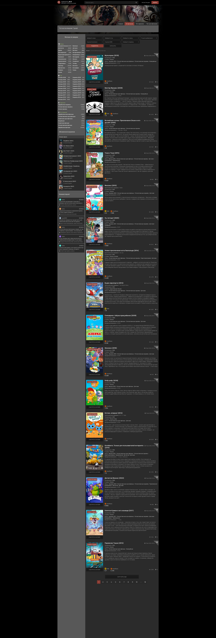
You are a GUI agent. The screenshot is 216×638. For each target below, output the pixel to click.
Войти (155, 2)
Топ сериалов (140, 24)
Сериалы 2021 (77, 86)
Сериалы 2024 (77, 79)
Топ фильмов (129, 24)
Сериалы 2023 (77, 82)
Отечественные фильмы (65, 125)
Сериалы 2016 (77, 97)
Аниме (60, 72)
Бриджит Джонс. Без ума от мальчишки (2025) (72, 232)
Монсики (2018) (111, 348)
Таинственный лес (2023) (68, 205)
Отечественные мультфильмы (66, 116)
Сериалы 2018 (77, 93)
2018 (113, 350)
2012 (113, 287)
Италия (116, 256)
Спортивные (61, 63)
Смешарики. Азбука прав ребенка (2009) (120, 315)
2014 (113, 254)
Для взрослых (62, 52)
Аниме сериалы (62, 109)
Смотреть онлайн (94, 82)
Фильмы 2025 (62, 77)
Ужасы (74, 70)
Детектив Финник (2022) (114, 478)
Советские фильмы (63, 123)
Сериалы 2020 (77, 88)
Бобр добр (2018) (111, 380)
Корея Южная (113, 289)
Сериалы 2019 (77, 90)
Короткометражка (63, 54)
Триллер (60, 65)
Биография (76, 68)
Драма (60, 50)
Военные (75, 46)
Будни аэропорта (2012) (114, 283)
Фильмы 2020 (62, 88)
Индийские (61, 121)
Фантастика (61, 68)
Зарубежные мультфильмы (66, 114)
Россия (112, 59)
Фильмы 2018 (62, 93)
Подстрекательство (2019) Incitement (72, 242)
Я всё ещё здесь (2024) (68, 251)
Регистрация (146, 2)
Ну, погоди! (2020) (112, 218)
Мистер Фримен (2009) (114, 88)
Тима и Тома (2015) (112, 153)
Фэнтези (75, 65)
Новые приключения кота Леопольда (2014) (122, 250)
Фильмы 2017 (62, 95)
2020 (113, 220)
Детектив (61, 48)
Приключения (62, 61)
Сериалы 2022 (77, 84)
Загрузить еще (122, 577)
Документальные (63, 46)
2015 (113, 155)
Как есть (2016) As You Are (69, 214)
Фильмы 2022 (62, 84)
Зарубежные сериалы (64, 104)
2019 (113, 57)
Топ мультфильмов (151, 24)
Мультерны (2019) (112, 55)
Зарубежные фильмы (64, 127)
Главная (120, 24)
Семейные (76, 61)
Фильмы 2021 (62, 86)
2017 (113, 513)
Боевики (60, 70)
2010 (113, 189)
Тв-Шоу (75, 63)
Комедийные (76, 54)
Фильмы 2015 (62, 99)
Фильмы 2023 (62, 82)
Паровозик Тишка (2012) (114, 543)
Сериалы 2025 (77, 77)
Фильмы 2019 (62, 90)
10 (136, 582)
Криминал (61, 57)
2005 (113, 125)
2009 (113, 90)
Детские (75, 48)
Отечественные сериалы (65, 107)
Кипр (115, 419)
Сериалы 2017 (77, 95)
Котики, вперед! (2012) (114, 413)
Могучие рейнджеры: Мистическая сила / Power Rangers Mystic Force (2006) (72, 223)
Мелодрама (76, 57)
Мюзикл (75, 59)
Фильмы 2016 (62, 97)
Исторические (77, 52)
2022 (113, 480)
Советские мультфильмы (65, 118)
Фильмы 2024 (62, 79)
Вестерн (75, 50)
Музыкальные (62, 59)
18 (145, 582)
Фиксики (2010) (111, 185)
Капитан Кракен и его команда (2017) (119, 510)
